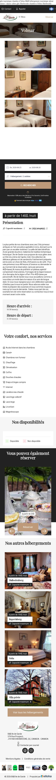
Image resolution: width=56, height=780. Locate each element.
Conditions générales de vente (37, 759)
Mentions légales (13, 759)
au (30, 167)
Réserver (49, 17)
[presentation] (11, 531)
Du (11, 167)
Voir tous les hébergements (28, 712)
